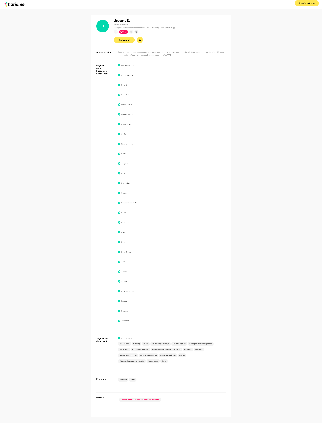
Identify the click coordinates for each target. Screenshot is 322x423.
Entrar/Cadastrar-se (307, 3)
